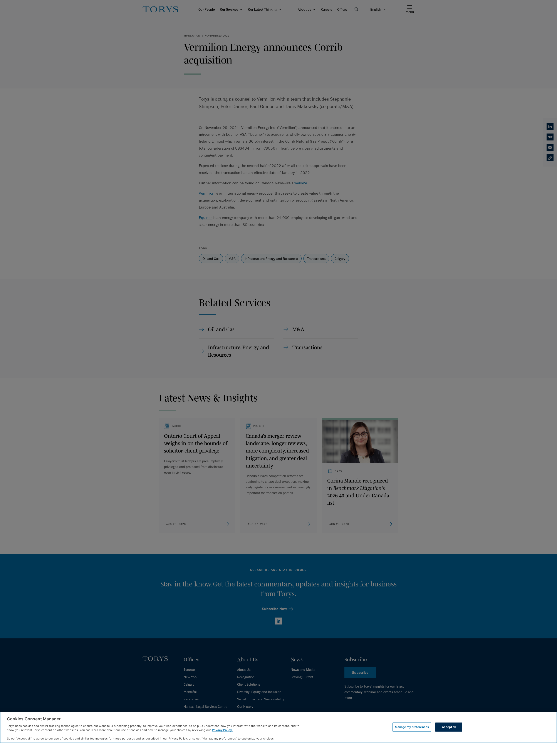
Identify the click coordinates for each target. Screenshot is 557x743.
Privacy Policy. (222, 730)
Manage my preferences (412, 727)
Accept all (449, 727)
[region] (278, 727)
